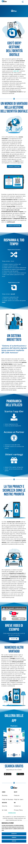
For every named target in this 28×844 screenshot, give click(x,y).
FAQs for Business (7, 799)
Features (16, 795)
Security (4, 806)
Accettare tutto (14, 833)
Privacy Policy (18, 810)
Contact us (17, 806)
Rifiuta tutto (14, 841)
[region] (14, 832)
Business (4, 795)
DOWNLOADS (12, 813)
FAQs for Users (18, 799)
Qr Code (4, 810)
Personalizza (14, 837)
